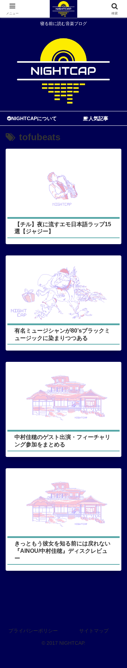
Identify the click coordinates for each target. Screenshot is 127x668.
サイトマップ (94, 630)
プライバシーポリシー (33, 630)
